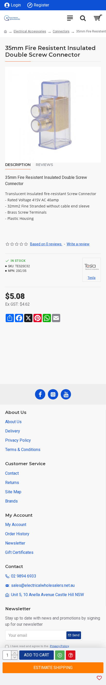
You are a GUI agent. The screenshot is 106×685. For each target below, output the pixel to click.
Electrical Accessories (30, 31)
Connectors (61, 31)
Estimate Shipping (53, 667)
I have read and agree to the (39, 646)
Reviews (44, 165)
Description (18, 165)
